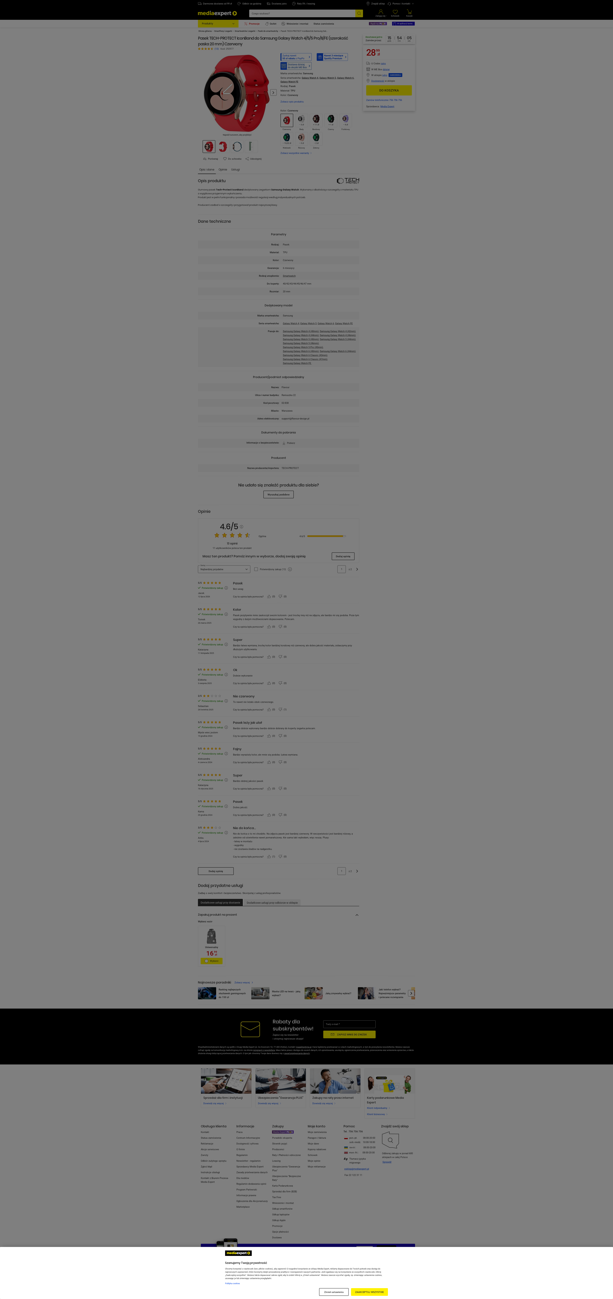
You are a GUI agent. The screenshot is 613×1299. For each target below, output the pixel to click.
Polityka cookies (232, 1283)
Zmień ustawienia (333, 1292)
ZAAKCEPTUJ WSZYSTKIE (369, 1292)
